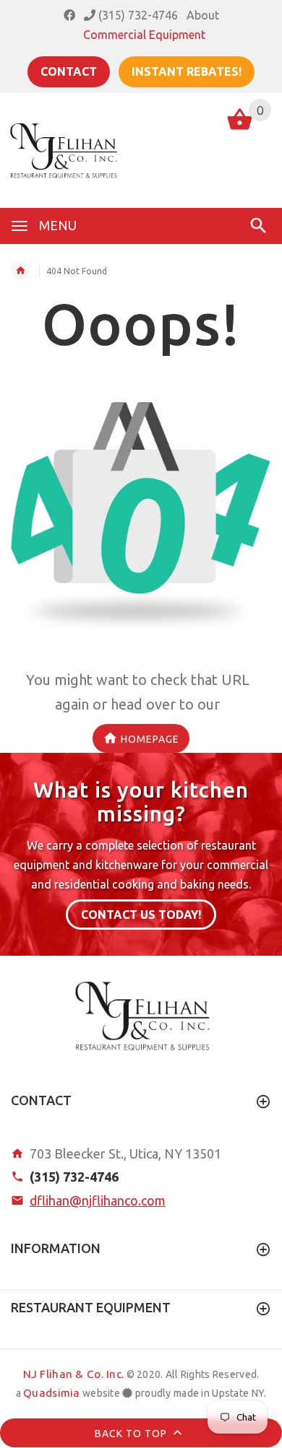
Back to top (132, 1433)
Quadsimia (51, 1393)
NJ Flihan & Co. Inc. (73, 1374)
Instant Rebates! (187, 71)
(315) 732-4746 (136, 15)
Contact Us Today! (141, 914)
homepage (150, 738)
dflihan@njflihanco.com (98, 1200)
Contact (68, 71)
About (203, 15)
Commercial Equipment (144, 34)
